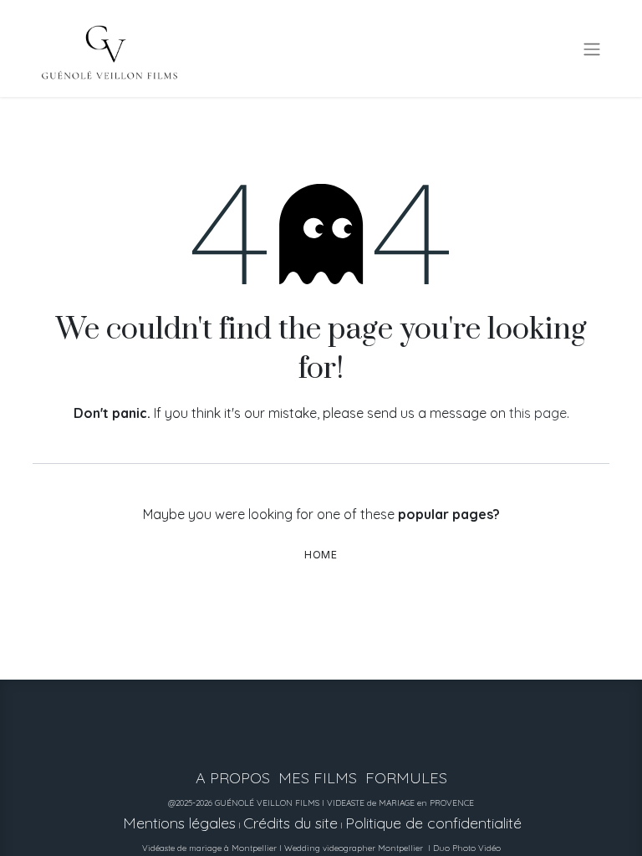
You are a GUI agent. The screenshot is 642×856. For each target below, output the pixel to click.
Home (320, 554)
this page (538, 413)
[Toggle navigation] (591, 48)
